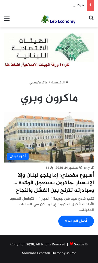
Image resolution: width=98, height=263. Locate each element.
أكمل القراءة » (76, 221)
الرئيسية (58, 83)
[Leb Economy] (62, 19)
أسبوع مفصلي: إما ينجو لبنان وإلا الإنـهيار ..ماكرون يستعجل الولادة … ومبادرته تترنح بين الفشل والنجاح (53, 183)
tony (87, 168)
